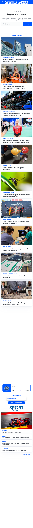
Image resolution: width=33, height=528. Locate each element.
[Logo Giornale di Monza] (16, 2)
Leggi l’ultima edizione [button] (16, 402)
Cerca (27, 24)
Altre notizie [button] (26, 454)
